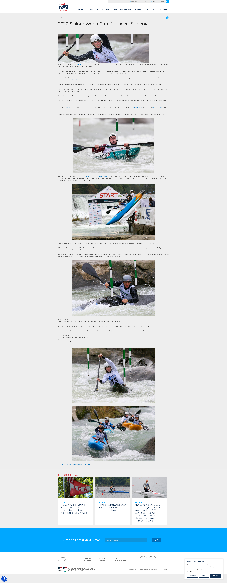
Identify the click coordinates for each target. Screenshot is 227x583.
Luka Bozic (90, 176)
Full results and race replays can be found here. (74, 464)
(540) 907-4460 (62, 560)
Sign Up (156, 540)
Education (106, 9)
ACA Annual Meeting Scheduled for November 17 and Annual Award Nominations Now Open (75, 501)
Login (162, 1)
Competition (93, 9)
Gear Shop (134, 1)
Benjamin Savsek (102, 176)
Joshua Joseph (89, 64)
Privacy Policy (165, 569)
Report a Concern (120, 560)
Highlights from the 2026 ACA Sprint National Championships (112, 501)
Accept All (215, 575)
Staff (154, 1)
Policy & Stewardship (122, 9)
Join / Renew (163, 9)
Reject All (204, 575)
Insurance (139, 9)
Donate (145, 1)
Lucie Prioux (76, 80)
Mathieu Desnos (157, 107)
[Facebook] (167, 18)
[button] (167, 1)
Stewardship (103, 556)
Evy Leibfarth (76, 64)
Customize (192, 575)
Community (80, 9)
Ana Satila (138, 78)
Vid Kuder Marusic (136, 107)
